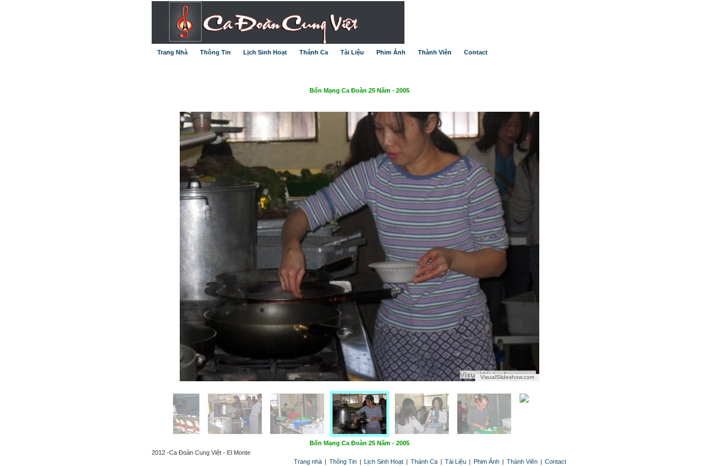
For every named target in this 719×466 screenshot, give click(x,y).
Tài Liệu (352, 52)
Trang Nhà (172, 52)
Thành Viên (435, 52)
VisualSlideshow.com (507, 377)
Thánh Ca (313, 52)
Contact (476, 52)
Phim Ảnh (391, 52)
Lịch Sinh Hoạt (265, 52)
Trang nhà (309, 461)
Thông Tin (215, 52)
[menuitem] (232, 414)
